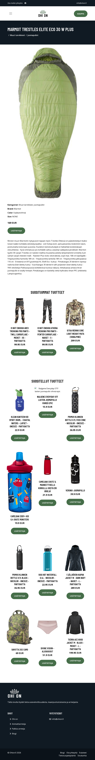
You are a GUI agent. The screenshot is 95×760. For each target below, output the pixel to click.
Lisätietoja (16, 230)
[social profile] (25, 3)
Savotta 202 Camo (19, 649)
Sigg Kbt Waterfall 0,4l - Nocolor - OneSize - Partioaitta (48, 577)
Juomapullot (33, 35)
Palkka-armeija (18, 728)
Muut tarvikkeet (17, 35)
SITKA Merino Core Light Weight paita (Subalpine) (75, 333)
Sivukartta (82, 755)
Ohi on (15, 719)
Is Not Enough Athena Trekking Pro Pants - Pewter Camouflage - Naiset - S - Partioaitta (47, 334)
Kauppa (80, 14)
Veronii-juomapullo (75, 490)
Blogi (14, 733)
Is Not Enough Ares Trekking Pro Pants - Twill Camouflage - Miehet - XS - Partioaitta (20, 334)
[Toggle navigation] (11, 13)
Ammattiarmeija (19, 724)
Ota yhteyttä (71, 752)
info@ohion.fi (82, 3)
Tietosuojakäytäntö (67, 755)
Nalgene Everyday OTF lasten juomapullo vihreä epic (47, 400)
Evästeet (83, 752)
